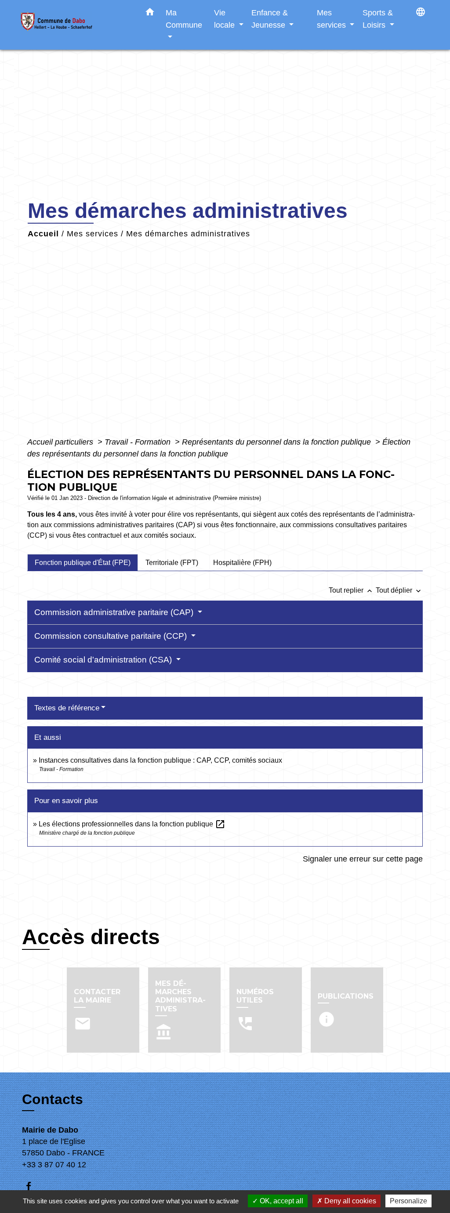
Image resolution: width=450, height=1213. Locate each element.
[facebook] (33, 1186)
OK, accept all (280, 1201)
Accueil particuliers (61, 442)
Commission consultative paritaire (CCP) (111, 636)
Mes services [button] (332, 18)
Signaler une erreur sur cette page (363, 859)
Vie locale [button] (225, 18)
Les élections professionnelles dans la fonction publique (132, 824)
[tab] (82, 562)
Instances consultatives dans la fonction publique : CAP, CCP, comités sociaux (160, 760)
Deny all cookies (349, 1201)
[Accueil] (76, 24)
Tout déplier (399, 590)
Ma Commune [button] (184, 18)
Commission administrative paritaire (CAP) (115, 612)
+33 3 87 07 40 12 (54, 1164)
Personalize (408, 1201)
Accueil (43, 233)
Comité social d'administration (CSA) (104, 659)
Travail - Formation (139, 442)
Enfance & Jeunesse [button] (269, 18)
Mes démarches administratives (188, 233)
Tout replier (351, 590)
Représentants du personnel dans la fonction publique (277, 442)
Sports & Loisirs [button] (378, 18)
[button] (150, 13)
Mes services (92, 233)
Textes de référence (66, 708)
